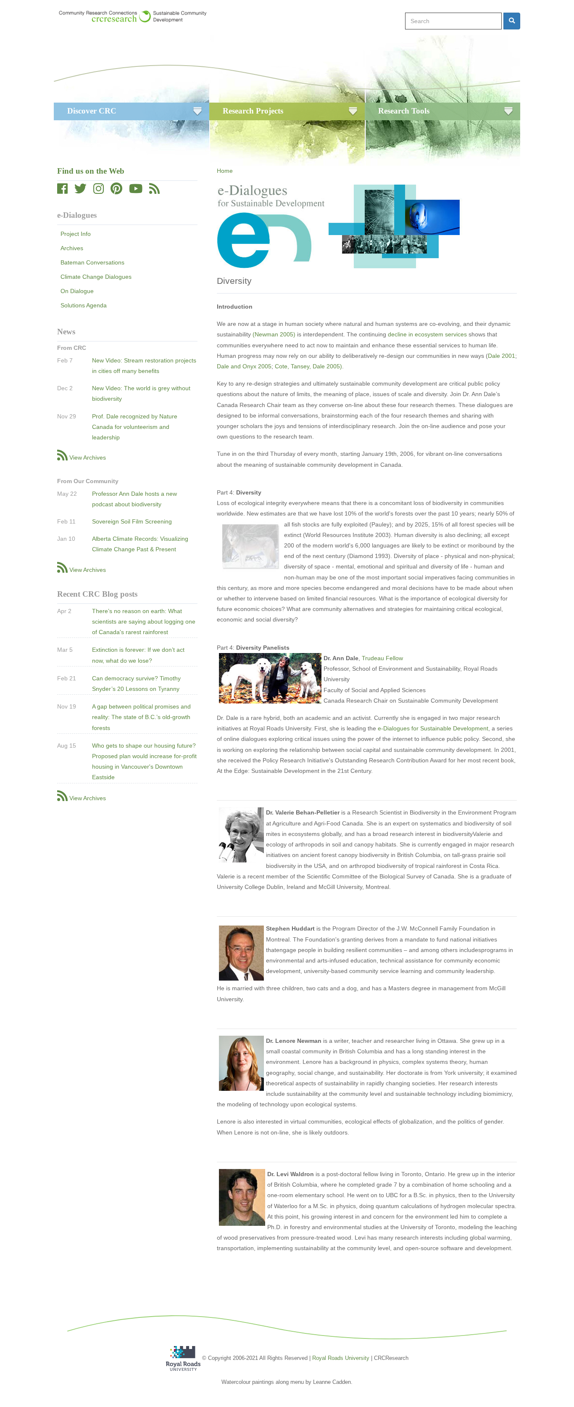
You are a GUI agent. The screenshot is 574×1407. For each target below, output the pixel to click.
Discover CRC (91, 110)
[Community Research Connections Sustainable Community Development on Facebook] (62, 191)
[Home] (137, 16)
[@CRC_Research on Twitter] (80, 191)
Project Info (76, 233)
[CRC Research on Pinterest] (116, 191)
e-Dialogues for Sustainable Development (433, 728)
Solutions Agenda (84, 305)
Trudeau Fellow (382, 658)
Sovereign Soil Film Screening (132, 521)
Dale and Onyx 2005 (244, 366)
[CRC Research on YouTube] (135, 191)
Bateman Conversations (92, 262)
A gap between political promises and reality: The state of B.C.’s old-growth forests (141, 717)
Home (225, 170)
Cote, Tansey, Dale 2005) (308, 366)
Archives (72, 248)
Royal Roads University (340, 1358)
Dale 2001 (501, 355)
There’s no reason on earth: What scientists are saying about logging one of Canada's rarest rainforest (143, 621)
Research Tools (403, 110)
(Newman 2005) (274, 334)
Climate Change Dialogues (96, 276)
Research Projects (253, 110)
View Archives (87, 457)
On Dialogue (77, 291)
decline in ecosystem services (427, 334)
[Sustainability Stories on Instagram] (98, 191)
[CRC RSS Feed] (154, 191)
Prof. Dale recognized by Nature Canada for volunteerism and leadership (134, 427)
